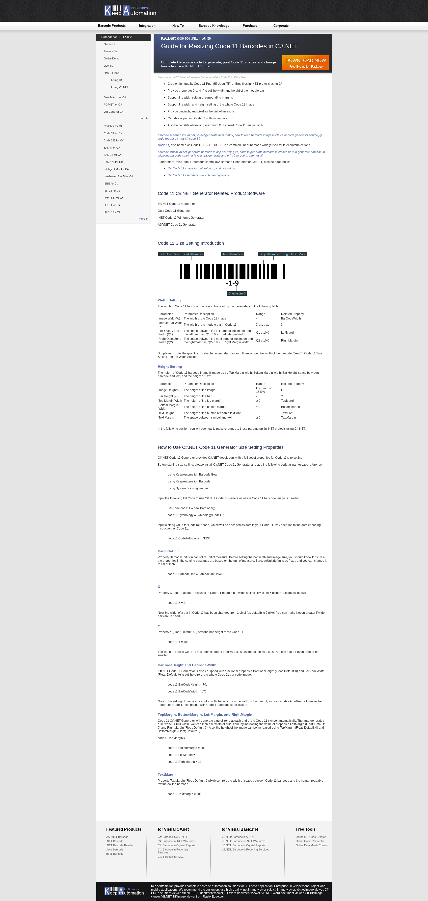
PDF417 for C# (113, 104)
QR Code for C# (113, 111)
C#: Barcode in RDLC (171, 856)
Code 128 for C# (114, 140)
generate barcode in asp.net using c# (213, 152)
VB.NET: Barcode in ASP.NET (239, 836)
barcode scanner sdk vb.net (176, 135)
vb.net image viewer (309, 889)
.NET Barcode (114, 841)
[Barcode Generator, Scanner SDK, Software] (126, 15)
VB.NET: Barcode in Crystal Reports (243, 845)
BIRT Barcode (114, 853)
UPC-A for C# (112, 205)
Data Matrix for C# (115, 97)
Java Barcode (114, 849)
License (108, 65)
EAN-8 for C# (112, 147)
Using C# (116, 80)
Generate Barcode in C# (203, 77)
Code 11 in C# (229, 77)
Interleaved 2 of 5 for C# (118, 176)
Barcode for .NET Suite (116, 37)
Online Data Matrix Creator (312, 845)
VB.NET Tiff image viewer (178, 896)
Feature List (111, 51)
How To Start (111, 72)
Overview (109, 44)
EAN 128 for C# (113, 161)
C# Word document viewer (242, 893)
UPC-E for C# (112, 212)
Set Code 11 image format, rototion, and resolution (201, 168)
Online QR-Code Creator (311, 836)
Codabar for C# (113, 126)
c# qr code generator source (299, 135)
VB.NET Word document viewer (282, 893)
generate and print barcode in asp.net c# (235, 155)
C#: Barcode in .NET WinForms (177, 841)
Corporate (281, 25)
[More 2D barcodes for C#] (123, 119)
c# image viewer (284, 889)
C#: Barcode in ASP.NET (172, 836)
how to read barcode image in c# (257, 135)
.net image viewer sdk (257, 889)
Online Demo (111, 58)
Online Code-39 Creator (310, 841)
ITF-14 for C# (112, 190)
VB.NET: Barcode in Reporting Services (245, 849)
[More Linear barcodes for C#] (123, 219)
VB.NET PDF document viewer (202, 893)
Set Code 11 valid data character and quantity (198, 175)
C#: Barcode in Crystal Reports (176, 845)
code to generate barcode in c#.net (263, 152)
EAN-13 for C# (112, 154)
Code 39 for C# (113, 133)
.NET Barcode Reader (119, 845)
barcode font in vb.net (172, 152)
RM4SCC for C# (113, 197)
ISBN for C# (111, 183)
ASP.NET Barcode (117, 836)
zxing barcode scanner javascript (184, 155)
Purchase (250, 25)
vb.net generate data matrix (214, 135)
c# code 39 (192, 138)
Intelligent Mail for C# (116, 169)
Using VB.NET (120, 87)
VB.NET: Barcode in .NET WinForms (244, 841)
